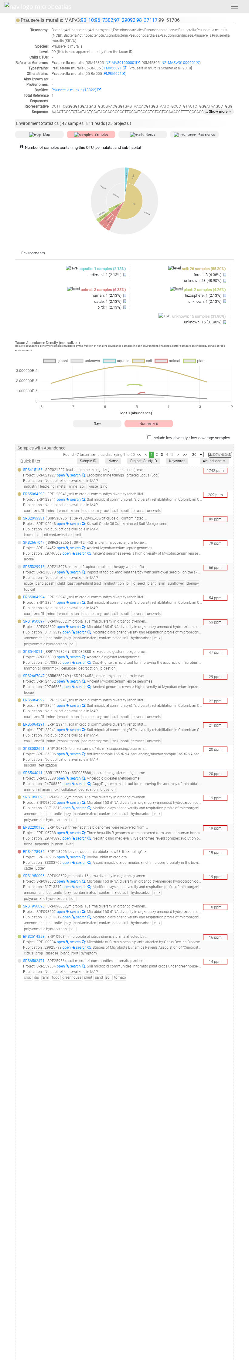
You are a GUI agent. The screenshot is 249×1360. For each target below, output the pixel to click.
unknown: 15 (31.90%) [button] (203, 322)
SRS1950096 (34, 876)
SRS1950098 (34, 797)
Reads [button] (150, 134)
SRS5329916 (34, 567)
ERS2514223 (34, 936)
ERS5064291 (34, 724)
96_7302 (104, 20)
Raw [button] (97, 424)
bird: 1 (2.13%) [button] (109, 307)
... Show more (218, 111)
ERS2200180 (34, 827)
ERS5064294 (34, 597)
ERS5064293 (34, 494)
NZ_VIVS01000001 (121, 63)
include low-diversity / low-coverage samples (191, 438)
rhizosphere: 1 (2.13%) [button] (203, 295)
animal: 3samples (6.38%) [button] (103, 289)
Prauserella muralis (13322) (74, 90)
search (76, 475)
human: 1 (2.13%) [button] (107, 295)
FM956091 (113, 68)
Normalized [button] (148, 424)
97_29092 (124, 20)
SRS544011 (33, 652)
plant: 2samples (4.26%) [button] (205, 289)
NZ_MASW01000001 (179, 63)
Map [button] (46, 134)
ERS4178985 (34, 852)
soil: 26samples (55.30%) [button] (204, 268)
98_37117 (147, 20)
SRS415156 (33, 470)
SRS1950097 (34, 621)
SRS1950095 (34, 906)
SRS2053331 (34, 518)
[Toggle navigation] (234, 6)
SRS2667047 (34, 542)
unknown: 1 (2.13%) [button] (205, 301)
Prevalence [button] (206, 134)
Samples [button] (101, 134)
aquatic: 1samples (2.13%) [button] (103, 268)
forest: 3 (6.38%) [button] (208, 274)
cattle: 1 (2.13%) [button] (108, 301)
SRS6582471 (34, 961)
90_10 (87, 20)
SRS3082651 (34, 749)
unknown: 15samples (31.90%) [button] (199, 316)
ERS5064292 (34, 700)
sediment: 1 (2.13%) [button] (104, 274)
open (61, 475)
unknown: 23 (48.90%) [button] (203, 280)
